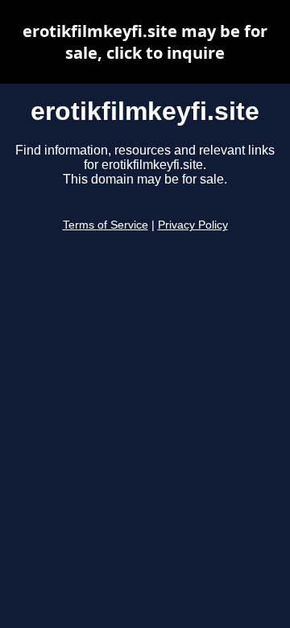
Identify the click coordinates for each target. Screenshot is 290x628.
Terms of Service (105, 225)
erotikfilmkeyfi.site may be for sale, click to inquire (145, 42)
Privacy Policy (193, 225)
